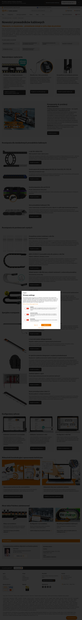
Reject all (36, 325)
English (24, 292)
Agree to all (46, 325)
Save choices (41, 327)
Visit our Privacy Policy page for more (30, 304)
